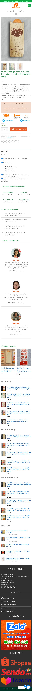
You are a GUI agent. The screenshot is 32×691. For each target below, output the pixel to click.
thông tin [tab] (4, 151)
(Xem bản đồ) (5, 578)
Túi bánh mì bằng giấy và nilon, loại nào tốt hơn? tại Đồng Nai (17, 558)
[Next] (28, 39)
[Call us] (11, 587)
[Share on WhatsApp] (2, 141)
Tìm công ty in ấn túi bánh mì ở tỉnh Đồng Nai (16, 531)
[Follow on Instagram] (5, 587)
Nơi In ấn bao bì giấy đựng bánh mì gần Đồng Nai (17, 545)
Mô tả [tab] (3, 154)
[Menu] (2, 5)
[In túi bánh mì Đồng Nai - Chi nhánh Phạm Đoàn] (16, 5)
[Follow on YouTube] (14, 587)
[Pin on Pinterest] (14, 141)
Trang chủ (10, 11)
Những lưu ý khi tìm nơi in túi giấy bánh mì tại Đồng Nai (17, 552)
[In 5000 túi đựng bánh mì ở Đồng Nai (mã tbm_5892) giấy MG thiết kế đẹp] (8, 357)
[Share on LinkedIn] (17, 141)
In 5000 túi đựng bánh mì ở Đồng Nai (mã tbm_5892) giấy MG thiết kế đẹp (8, 370)
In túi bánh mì (21, 11)
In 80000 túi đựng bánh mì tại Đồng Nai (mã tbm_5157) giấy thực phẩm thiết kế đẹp (24, 371)
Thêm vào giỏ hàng (18, 129)
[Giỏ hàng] (29, 5)
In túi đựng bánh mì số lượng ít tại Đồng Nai (18, 538)
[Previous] (3, 39)
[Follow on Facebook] (2, 587)
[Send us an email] (8, 587)
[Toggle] (2, 213)
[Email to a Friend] (11, 141)
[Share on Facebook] (5, 141)
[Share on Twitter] (8, 141)
